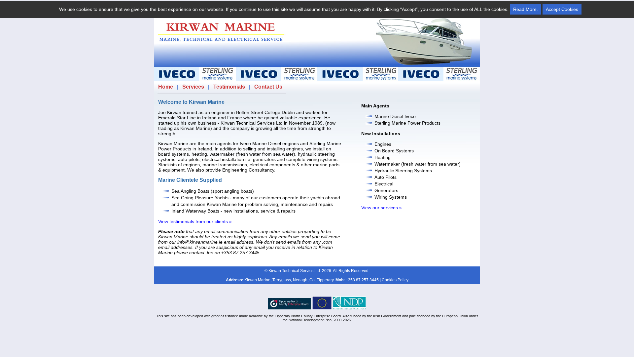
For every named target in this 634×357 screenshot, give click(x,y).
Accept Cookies (562, 9)
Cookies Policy (395, 280)
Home (165, 87)
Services (193, 87)
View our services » (381, 207)
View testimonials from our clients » (195, 221)
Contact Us (268, 87)
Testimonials (229, 87)
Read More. (525, 9)
